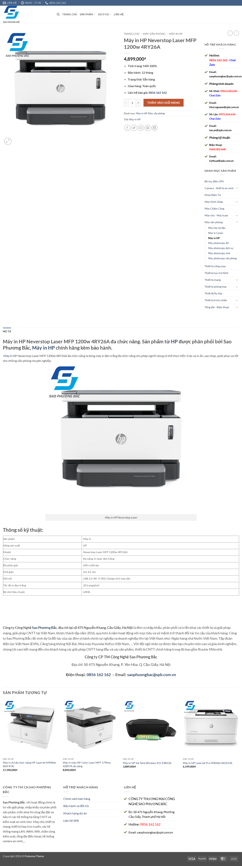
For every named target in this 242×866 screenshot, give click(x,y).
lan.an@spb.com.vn (220, 130)
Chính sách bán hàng (76, 798)
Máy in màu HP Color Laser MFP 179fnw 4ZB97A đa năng (87, 764)
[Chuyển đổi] (237, 188)
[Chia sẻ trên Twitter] (134, 128)
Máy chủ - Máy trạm (216, 215)
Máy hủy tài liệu (216, 227)
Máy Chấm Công (214, 208)
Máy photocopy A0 (218, 243)
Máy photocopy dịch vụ (220, 248)
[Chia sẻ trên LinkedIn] (154, 128)
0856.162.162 (218, 60)
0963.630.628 (228, 91)
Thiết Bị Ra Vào (213, 293)
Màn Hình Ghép (214, 201)
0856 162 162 (99, 674)
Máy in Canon (215, 232)
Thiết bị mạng (213, 279)
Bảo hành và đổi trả (76, 806)
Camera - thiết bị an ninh (219, 188)
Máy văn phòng (154, 33)
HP (174, 341)
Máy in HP (176, 33)
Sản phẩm (86, 14)
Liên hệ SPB (71, 820)
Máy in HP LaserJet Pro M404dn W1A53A (207, 763)
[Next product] (230, 33)
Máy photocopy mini (219, 253)
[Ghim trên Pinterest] (148, 128)
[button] (8, 141)
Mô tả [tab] (7, 331)
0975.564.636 (227, 114)
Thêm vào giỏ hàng (163, 102)
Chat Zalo (215, 95)
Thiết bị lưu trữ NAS (216, 273)
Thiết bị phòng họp (215, 286)
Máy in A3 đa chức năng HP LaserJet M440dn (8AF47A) (29, 764)
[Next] (239, 738)
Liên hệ (119, 14)
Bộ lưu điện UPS (214, 181)
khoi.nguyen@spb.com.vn (224, 107)
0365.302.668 (217, 149)
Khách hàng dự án (75, 813)
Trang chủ (69, 14)
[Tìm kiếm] (58, 14)
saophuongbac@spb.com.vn (225, 76)
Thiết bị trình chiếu (216, 300)
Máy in (7, 356)
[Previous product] (236, 33)
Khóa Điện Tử (213, 195)
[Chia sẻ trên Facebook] (127, 128)
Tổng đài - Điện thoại (217, 307)
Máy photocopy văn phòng (222, 258)
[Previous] (3, 738)
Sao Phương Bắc (44, 627)
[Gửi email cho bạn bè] (141, 128)
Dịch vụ (103, 14)
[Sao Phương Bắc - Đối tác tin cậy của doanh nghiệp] (27, 14)
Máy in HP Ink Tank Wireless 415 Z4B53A (147, 763)
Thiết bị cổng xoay (215, 266)
